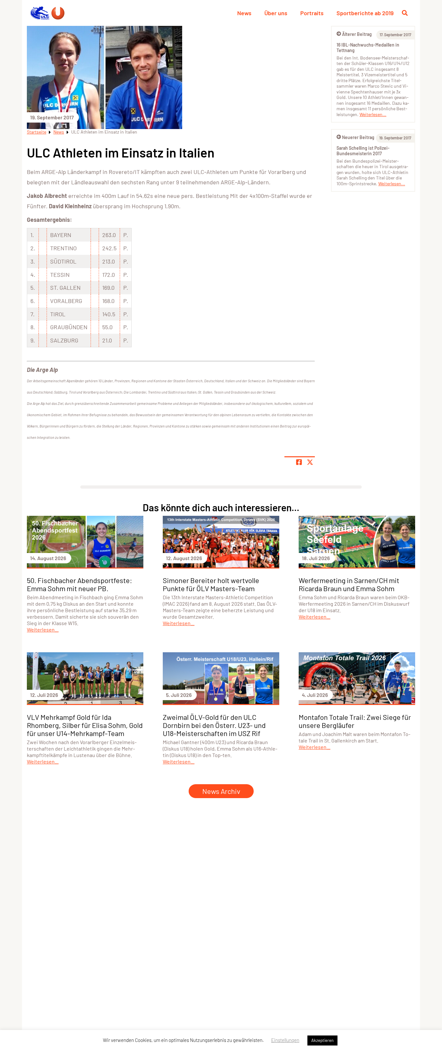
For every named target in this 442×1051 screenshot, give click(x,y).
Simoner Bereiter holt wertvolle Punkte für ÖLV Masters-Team (211, 584)
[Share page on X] (310, 462)
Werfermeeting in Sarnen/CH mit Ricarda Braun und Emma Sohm (349, 584)
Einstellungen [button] (285, 1040)
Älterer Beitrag (357, 34)
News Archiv (221, 791)
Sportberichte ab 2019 (365, 12)
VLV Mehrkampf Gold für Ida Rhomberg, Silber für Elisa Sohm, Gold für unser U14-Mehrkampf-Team (85, 725)
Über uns (275, 12)
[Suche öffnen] (405, 13)
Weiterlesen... (372, 114)
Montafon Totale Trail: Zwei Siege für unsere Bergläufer (355, 721)
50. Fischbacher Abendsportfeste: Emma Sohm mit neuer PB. (79, 584)
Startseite (36, 132)
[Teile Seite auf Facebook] (299, 462)
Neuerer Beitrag (358, 137)
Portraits (312, 12)
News (244, 12)
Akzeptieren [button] (322, 1040)
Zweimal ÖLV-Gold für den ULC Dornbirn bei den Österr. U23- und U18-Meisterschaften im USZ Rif (214, 725)
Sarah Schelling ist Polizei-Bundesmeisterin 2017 (363, 151)
